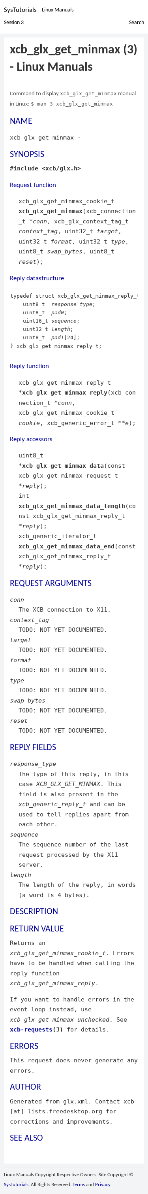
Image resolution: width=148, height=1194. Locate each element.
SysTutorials (20, 10)
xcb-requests (31, 1029)
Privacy (103, 1184)
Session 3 (14, 23)
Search (136, 23)
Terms (79, 1184)
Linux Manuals (57, 10)
